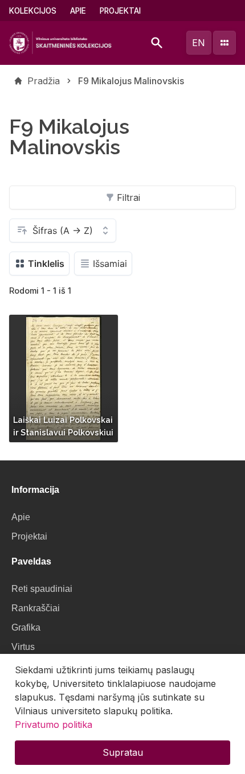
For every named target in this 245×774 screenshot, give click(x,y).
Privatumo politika (53, 724)
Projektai (120, 10)
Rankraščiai (35, 608)
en (198, 42)
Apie (78, 10)
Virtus (23, 647)
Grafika (25, 627)
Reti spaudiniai (41, 589)
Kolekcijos (32, 10)
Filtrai (128, 197)
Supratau (123, 752)
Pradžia (43, 81)
